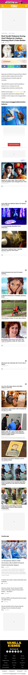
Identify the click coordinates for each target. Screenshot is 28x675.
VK (3, 42)
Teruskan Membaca (14, 144)
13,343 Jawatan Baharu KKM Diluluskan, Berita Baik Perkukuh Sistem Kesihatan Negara (12, 563)
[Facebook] (7, 652)
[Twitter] (13, 652)
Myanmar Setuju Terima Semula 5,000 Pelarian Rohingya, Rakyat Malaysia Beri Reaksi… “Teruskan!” (12, 589)
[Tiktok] (15, 652)
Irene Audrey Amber (18, 91)
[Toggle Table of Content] (22, 61)
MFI (2, 583)
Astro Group (23, 673)
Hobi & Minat (11, 33)
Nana (2, 567)
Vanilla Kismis (4, 33)
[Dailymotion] (21, 652)
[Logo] (14, 6)
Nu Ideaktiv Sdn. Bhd (13, 673)
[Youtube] (18, 652)
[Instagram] (10, 652)
